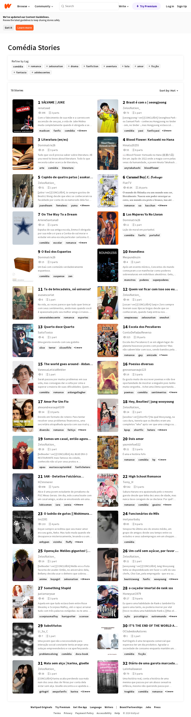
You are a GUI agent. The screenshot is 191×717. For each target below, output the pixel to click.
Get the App (80, 707)
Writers (109, 707)
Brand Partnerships (131, 707)
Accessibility (104, 713)
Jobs (148, 707)
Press (157, 707)
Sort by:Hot (167, 90)
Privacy (68, 713)
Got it (8, 27)
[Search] (62, 6)
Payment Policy (84, 713)
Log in (170, 6)
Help (117, 713)
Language (96, 707)
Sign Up (182, 6)
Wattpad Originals (41, 707)
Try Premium (148, 6)
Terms (57, 713)
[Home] (7, 6)
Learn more (25, 27)
